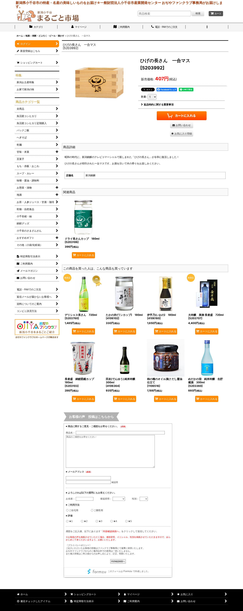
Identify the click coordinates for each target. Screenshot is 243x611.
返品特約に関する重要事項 (159, 104)
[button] (207, 27)
